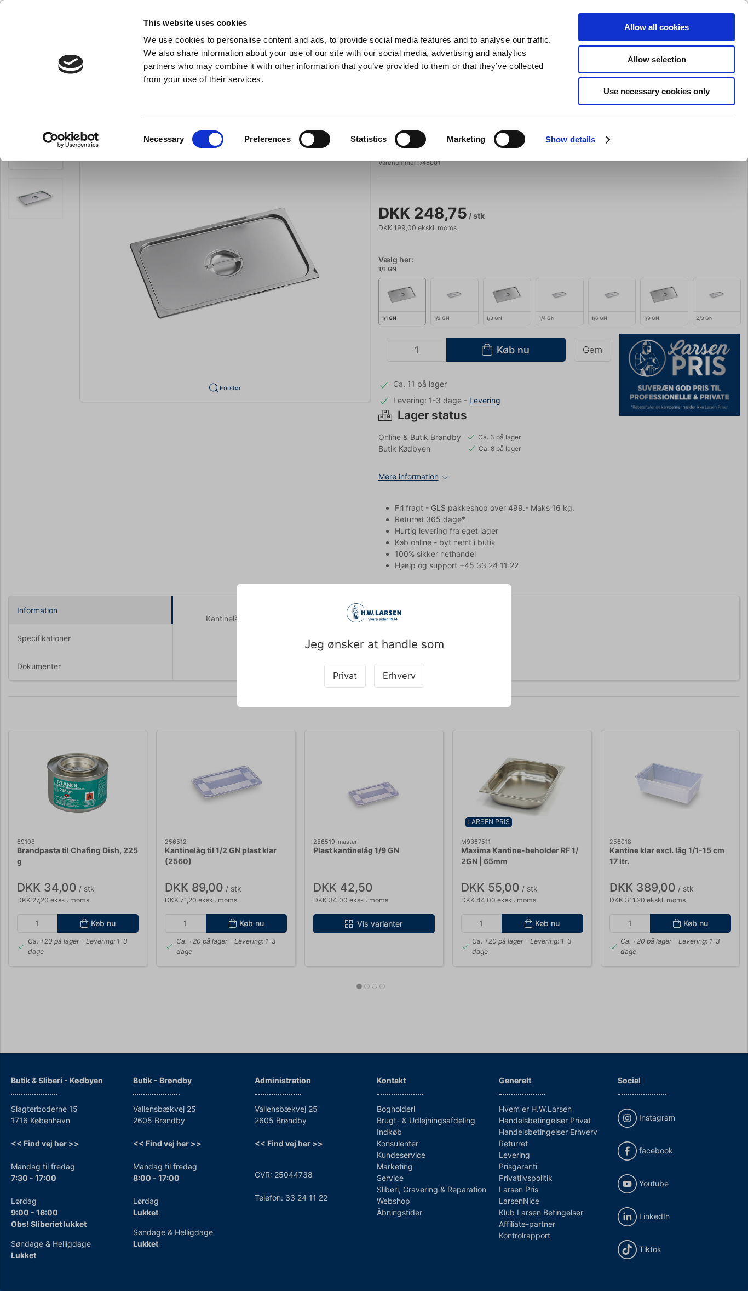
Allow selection (657, 59)
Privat (345, 675)
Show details (570, 139)
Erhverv (399, 675)
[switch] (314, 139)
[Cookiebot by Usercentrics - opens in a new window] (71, 140)
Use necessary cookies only (656, 91)
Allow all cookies (656, 27)
